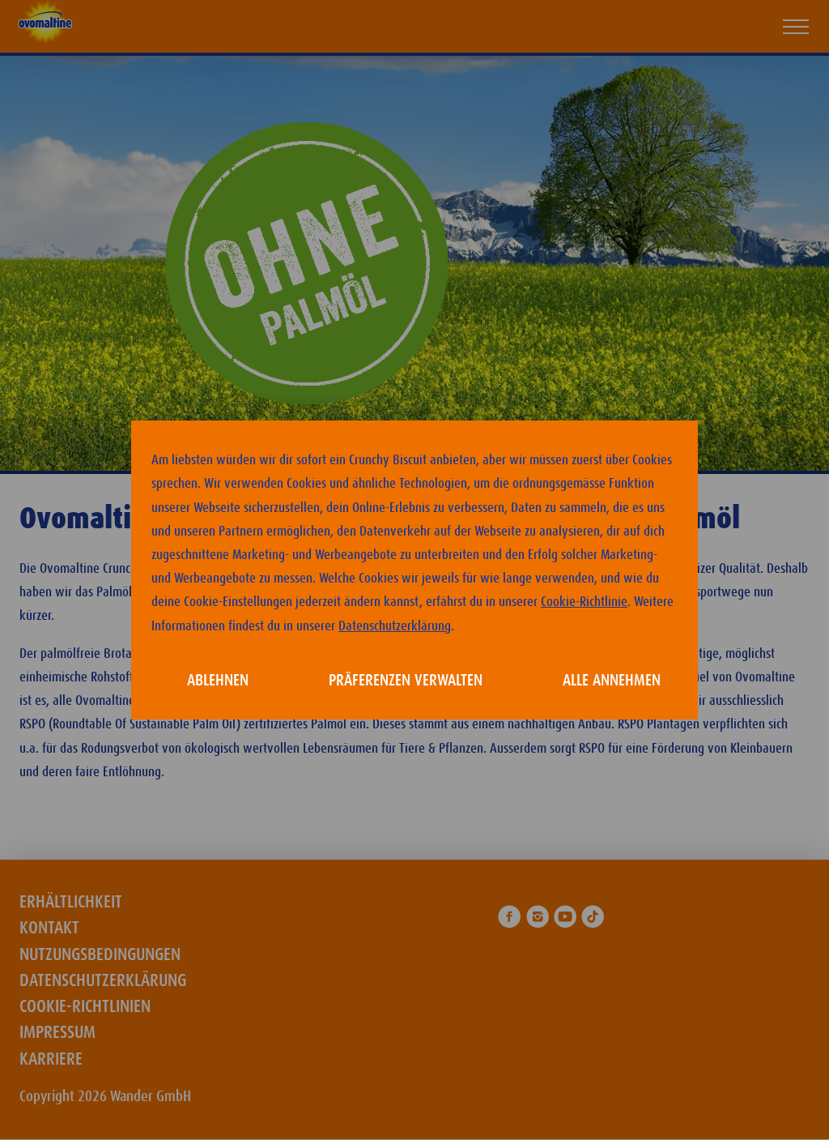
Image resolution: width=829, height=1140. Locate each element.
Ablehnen (218, 680)
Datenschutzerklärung (394, 626)
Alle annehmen (612, 680)
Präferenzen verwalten (406, 680)
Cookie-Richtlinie (584, 602)
